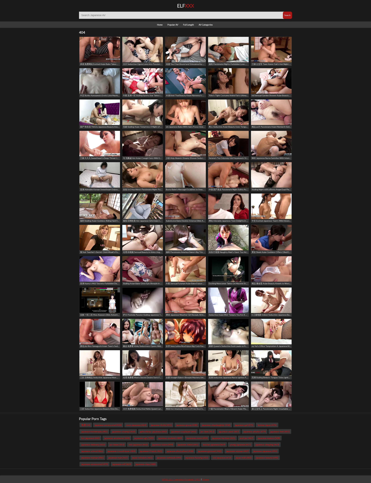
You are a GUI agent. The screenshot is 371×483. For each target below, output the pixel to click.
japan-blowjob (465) (142, 457)
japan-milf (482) (243, 457)
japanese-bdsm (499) (162, 444)
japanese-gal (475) (244, 425)
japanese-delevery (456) (93, 444)
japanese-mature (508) (269, 438)
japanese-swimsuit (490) (169, 457)
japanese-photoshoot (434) (180, 451)
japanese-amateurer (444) (117, 438)
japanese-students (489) (170, 438)
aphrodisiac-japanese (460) (153, 431)
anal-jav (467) (246, 438)
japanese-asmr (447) (229, 431)
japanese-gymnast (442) (210, 451)
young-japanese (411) (240, 444)
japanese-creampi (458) (123, 431)
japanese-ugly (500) (144, 438)
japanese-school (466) (92, 451)
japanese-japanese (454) (265, 451)
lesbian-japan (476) (267, 425)
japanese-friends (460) (151, 451)
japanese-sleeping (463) (267, 444)
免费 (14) (85, 425)
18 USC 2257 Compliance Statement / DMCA (181, 479)
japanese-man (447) (118, 457)
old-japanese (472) (222, 457)
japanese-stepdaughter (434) (216, 425)
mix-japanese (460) (138, 444)
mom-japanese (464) (136, 425)
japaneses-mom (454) (197, 438)
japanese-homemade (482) (94, 431)
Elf (185, 6)
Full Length (188, 24)
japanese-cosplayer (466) (183, 431)
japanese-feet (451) (280, 431)
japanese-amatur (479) (254, 431)
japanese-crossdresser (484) (121, 451)
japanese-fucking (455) (196, 457)
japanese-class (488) (145, 464)
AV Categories (206, 24)
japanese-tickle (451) (161, 425)
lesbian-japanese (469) (214, 444)
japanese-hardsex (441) (223, 438)
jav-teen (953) (207, 431)
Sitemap (205, 479)
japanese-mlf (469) (121, 464)
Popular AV (172, 24)
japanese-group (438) (186, 425)
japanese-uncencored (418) (108, 425)
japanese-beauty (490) (267, 457)
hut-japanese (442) (90, 438)
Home (160, 24)
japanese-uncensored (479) (94, 464)
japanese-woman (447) (237, 451)
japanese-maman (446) (92, 457)
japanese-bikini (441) (187, 444)
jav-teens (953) (116, 444)
